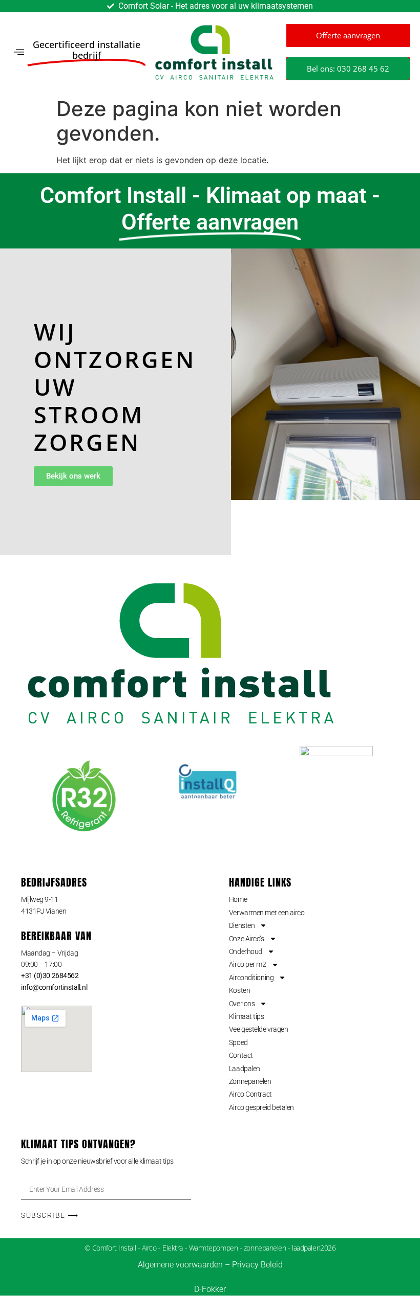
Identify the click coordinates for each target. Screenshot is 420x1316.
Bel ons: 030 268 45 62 (348, 68)
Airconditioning (251, 977)
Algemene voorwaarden (180, 1264)
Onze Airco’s (246, 939)
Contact (241, 1055)
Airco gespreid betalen (261, 1107)
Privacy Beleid (257, 1264)
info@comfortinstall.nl (54, 987)
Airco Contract (250, 1094)
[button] (19, 52)
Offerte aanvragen (348, 35)
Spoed (238, 1042)
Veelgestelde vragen (258, 1029)
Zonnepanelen (250, 1081)
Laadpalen (244, 1068)
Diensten (242, 925)
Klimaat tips (246, 1016)
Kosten (239, 990)
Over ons (242, 1004)
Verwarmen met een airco (267, 913)
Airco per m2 (247, 964)
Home (238, 899)
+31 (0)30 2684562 (49, 975)
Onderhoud (245, 951)
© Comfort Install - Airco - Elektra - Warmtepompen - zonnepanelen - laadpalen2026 (210, 1248)
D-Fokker (210, 1289)
